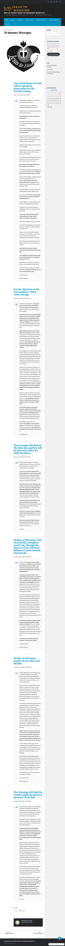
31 (48, 105)
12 (52, 98)
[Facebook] (48, 2)
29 (58, 103)
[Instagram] (57, 2)
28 (56, 103)
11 (50, 98)
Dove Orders (50, 69)
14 (56, 98)
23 (60, 100)
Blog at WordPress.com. (10, 943)
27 (54, 103)
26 (52, 103)
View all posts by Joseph (26, 922)
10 (48, 98)
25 (50, 103)
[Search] (60, 2)
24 (48, 103)
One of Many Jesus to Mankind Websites (24, 13)
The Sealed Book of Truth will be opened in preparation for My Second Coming (27, 87)
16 (60, 98)
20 (54, 100)
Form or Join (29, 20)
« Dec (48, 107)
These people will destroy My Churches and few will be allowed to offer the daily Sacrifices (28, 449)
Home (6, 20)
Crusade (20, 20)
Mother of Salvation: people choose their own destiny (27, 661)
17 (48, 100)
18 (50, 100)
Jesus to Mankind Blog (53, 54)
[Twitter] (54, 2)
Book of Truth (8, 29)
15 (58, 98)
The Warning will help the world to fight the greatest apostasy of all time (28, 795)
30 (60, 103)
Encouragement (53, 20)
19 (52, 100)
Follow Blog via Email (53, 41)
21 (56, 100)
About (12, 20)
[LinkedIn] (51, 2)
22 (58, 100)
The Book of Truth (41, 20)
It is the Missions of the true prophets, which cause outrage (26, 292)
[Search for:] (54, 33)
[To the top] (59, 938)
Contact (7, 24)
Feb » (51, 107)
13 (54, 98)
